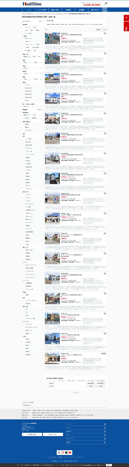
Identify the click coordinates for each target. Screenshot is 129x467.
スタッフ (68, 427)
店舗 (31, 30)
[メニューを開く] (104, 9)
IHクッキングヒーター (31, 265)
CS (26, 309)
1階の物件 (28, 342)
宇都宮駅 (48, 24)
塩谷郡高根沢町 (66, 410)
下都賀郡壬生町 (57, 410)
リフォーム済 (29, 151)
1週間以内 (34, 118)
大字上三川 (55, 412)
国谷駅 (96, 24)
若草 (66, 33)
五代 (51, 412)
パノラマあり (28, 130)
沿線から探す (55, 10)
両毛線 (91, 415)
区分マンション (28, 38)
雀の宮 (65, 412)
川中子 (66, 313)
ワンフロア (28, 170)
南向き (27, 348)
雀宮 (77, 417)
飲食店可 (28, 179)
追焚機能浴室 (29, 283)
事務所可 (28, 176)
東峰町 (61, 412)
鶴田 (38, 417)
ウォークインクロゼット (31, 300)
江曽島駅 (62, 24)
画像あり (27, 124)
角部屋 (27, 351)
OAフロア (28, 185)
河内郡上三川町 (49, 410)
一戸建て (27, 47)
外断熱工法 (28, 259)
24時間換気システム (30, 210)
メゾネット (28, 194)
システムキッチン (30, 271)
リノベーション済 (30, 154)
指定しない (27, 56)
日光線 (57, 415)
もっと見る (90, 48)
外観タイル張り (29, 250)
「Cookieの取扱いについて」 (89, 465)
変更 (40, 21)
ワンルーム (27, 84)
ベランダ (28, 197)
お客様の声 (68, 431)
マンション (27, 27)
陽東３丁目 (49, 417)
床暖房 (27, 294)
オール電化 (28, 206)
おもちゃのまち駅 (90, 24)
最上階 (27, 345)
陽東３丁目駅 (68, 24)
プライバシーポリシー (69, 457)
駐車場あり (28, 354)
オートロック (29, 324)
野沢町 (67, 73)
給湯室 (27, 235)
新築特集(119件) (27, 405)
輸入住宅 (28, 160)
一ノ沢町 (67, 213)
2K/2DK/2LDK (28, 91)
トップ (29, 10)
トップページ (69, 424)
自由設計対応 (29, 167)
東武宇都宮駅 (81, 24)
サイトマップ (79, 457)
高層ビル (28, 173)
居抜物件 (28, 182)
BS (26, 312)
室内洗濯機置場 (29, 231)
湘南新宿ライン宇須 (42, 415)
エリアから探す (42, 10)
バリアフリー (29, 188)
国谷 (74, 417)
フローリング (29, 228)
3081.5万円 (90, 383)
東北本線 (34, 415)
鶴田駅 (53, 24)
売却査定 (68, 10)
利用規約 (60, 457)
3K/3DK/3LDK (28, 94)
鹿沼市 (76, 410)
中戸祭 (67, 353)
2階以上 (27, 339)
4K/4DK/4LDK (28, 97)
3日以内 (27, 118)
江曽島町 (43, 412)
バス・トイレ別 (29, 289)
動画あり (27, 127)
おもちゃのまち (68, 417)
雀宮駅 (100, 24)
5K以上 (26, 100)
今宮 (73, 412)
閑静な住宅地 (29, 145)
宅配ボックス (29, 330)
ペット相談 (28, 138)
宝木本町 (67, 193)
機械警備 (28, 238)
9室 (100, 386)
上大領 (38, 412)
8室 (91, 386)
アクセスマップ (69, 438)
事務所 (37, 30)
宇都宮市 (63, 33)
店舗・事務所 (36, 47)
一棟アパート (28, 41)
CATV (27, 315)
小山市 (43, 410)
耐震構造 (28, 256)
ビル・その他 (28, 33)
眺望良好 (28, 157)
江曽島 (44, 417)
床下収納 (28, 303)
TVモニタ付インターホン (31, 327)
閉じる (108, 465)
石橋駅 (57, 24)
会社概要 (81, 10)
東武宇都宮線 (65, 41)
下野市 (63, 313)
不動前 (67, 133)
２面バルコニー (29, 213)
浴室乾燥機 (28, 286)
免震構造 (28, 253)
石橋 (41, 417)
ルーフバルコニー (30, 203)
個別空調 (28, 225)
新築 (34, 56)
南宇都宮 (55, 417)
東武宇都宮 (71, 41)
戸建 (35, 27)
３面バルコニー (29, 216)
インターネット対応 (30, 318)
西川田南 (69, 412)
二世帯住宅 (28, 163)
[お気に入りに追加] (58, 43)
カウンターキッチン (30, 274)
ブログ (67, 435)
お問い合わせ (95, 10)
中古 (39, 56)
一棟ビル (38, 44)
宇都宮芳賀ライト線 (80, 415)
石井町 (47, 412)
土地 (26, 30)
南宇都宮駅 (74, 24)
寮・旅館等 (27, 50)
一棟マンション (28, 44)
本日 (34, 115)
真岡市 (72, 410)
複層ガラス (28, 333)
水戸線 (88, 415)
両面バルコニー (29, 219)
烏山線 (67, 415)
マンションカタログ (52, 457)
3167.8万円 (100, 383)
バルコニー (28, 200)
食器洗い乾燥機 (29, 268)
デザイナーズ (29, 148)
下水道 (27, 244)
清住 (66, 233)
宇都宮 (34, 417)
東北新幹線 (62, 415)
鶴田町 (67, 153)
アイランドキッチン (30, 277)
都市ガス (28, 241)
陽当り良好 (28, 142)
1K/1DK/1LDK (28, 88)
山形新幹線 (72, 415)
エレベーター (29, 222)
